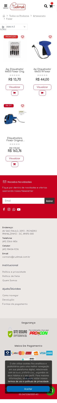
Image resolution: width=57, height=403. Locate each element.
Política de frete (11, 276)
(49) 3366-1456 (9, 241)
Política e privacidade (14, 272)
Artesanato (39, 16)
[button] (51, 6)
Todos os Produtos (19, 16)
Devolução (8, 300)
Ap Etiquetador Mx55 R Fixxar (42, 70)
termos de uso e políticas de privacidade (28, 381)
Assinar (49, 201)
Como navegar (10, 295)
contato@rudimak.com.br (16, 257)
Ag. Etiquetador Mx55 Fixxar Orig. (15, 70)
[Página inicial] (3, 16)
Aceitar (28, 388)
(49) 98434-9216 (10, 249)
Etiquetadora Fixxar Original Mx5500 (14, 139)
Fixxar (9, 19)
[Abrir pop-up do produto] (14, 93)
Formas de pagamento (15, 304)
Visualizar (14, 87)
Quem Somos (9, 280)
